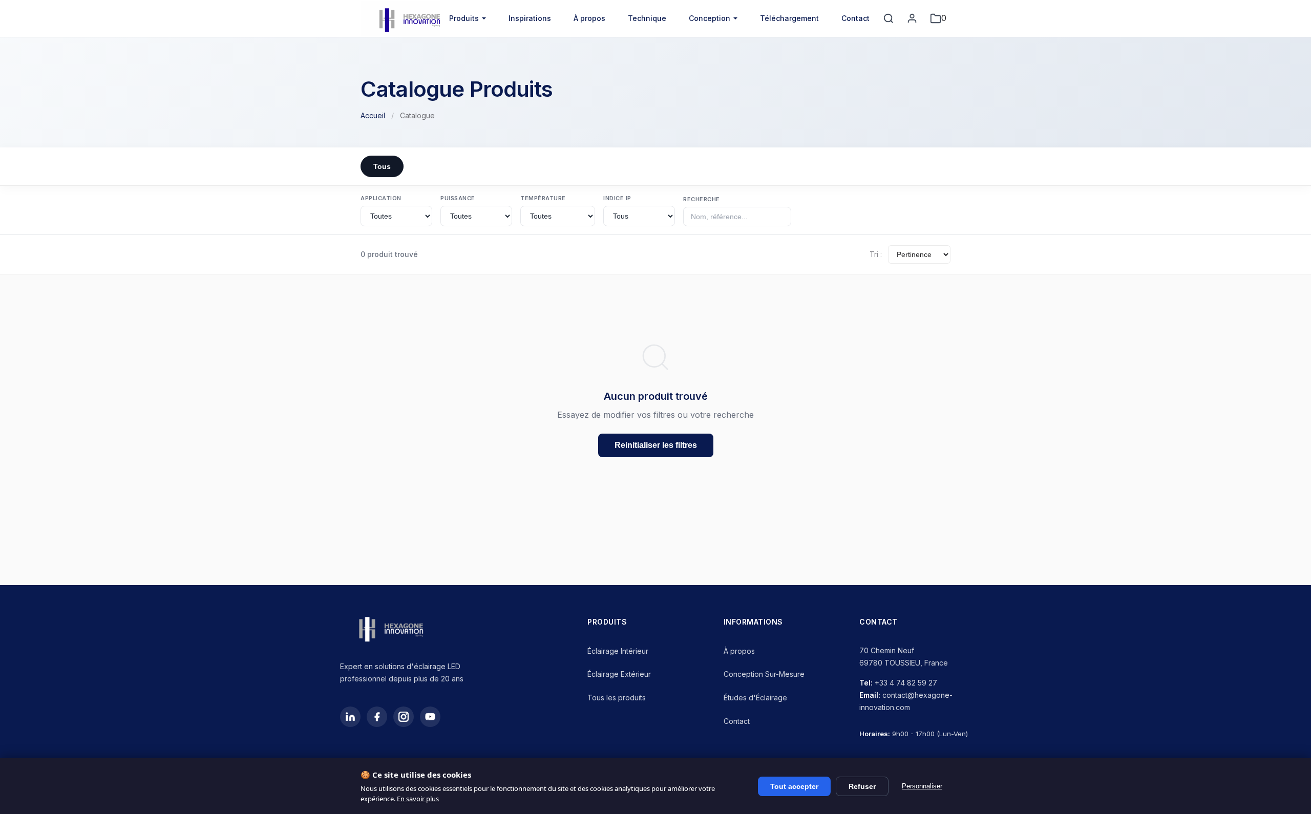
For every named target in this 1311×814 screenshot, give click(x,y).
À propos (589, 18)
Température (543, 198)
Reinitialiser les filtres (656, 445)
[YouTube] (430, 716)
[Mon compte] (912, 18)
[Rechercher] (888, 18)
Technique (647, 18)
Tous (382, 166)
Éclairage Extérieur (619, 674)
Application (381, 198)
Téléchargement (789, 18)
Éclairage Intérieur (617, 651)
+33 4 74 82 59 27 (906, 682)
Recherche (701, 199)
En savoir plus (418, 798)
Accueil (373, 115)
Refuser (862, 786)
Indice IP (617, 198)
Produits (464, 18)
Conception (709, 18)
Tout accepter (794, 786)
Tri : (876, 254)
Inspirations (530, 18)
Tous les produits (616, 697)
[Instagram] (403, 716)
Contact (855, 18)
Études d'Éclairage (755, 697)
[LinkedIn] (350, 716)
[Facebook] (377, 716)
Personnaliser (922, 786)
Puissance (457, 198)
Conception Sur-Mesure (764, 674)
